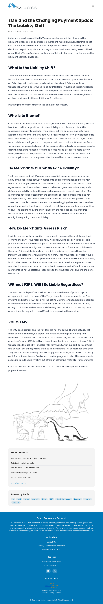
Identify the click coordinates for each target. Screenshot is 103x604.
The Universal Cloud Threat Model (25, 468)
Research (77, 499)
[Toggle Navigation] (93, 6)
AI (13, 499)
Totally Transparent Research (51, 545)
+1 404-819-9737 (52, 565)
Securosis (16, 502)
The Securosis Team (51, 549)
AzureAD (35, 499)
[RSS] (54, 571)
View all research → (18, 483)
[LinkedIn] (48, 571)
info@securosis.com (51, 561)
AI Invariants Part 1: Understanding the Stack (29, 458)
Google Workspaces (64, 499)
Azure (27, 499)
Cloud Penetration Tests (21, 477)
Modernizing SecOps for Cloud (24, 473)
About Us (51, 542)
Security (87, 499)
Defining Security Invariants (22, 463)
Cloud (44, 499)
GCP (51, 499)
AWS (19, 499)
